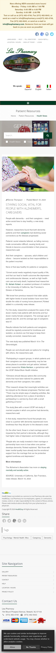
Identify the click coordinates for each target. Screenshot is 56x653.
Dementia (47, 537)
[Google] (42, 34)
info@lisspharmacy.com (13, 24)
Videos (30, 141)
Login (39, 42)
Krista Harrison (27, 367)
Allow (12, 647)
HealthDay (19, 509)
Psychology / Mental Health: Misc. (16, 537)
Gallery (5, 572)
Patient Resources (26, 115)
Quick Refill (43, 39)
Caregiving (37, 537)
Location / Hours (14, 42)
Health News (15, 141)
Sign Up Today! (29, 42)
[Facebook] (37, 34)
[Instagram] (47, 34)
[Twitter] (52, 34)
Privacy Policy (8, 592)
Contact (5, 580)
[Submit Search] (47, 135)
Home (13, 115)
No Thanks (31, 647)
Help (20, 39)
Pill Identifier (30, 39)
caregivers (25, 232)
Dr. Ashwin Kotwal (13, 284)
